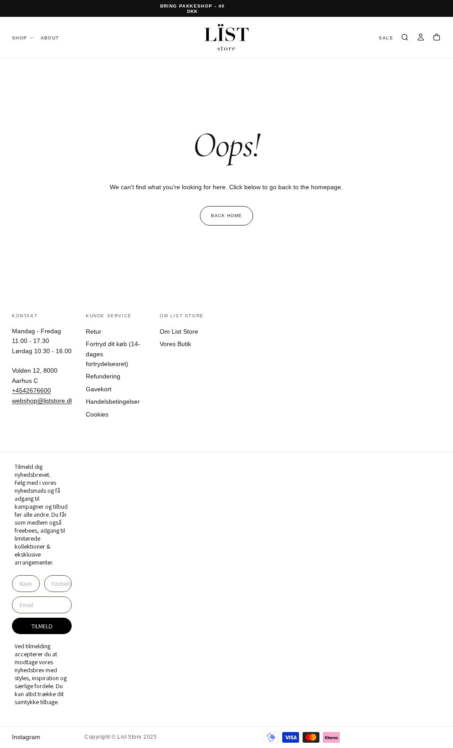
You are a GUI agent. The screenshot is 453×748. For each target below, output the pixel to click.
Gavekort (98, 389)
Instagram (26, 736)
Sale (386, 37)
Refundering (103, 376)
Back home (226, 215)
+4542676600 (31, 390)
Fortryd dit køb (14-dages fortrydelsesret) (113, 353)
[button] (404, 38)
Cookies (97, 414)
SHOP (19, 37)
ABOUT (50, 37)
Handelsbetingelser (113, 401)
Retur (93, 331)
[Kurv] (436, 38)
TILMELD (42, 626)
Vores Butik (175, 343)
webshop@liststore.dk (42, 400)
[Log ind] (420, 38)
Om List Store (179, 331)
